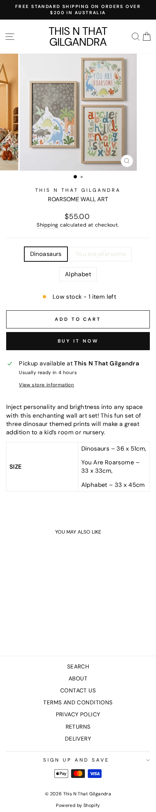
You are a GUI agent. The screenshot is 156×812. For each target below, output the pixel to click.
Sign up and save (76, 760)
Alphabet (78, 274)
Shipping (47, 224)
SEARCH (78, 666)
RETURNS (78, 726)
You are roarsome (100, 254)
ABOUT (78, 678)
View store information (46, 385)
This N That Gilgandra (78, 36)
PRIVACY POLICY (78, 714)
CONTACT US (78, 690)
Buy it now (78, 341)
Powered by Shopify (78, 805)
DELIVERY (78, 738)
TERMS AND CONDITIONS (77, 702)
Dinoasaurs (46, 254)
